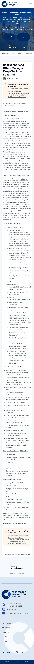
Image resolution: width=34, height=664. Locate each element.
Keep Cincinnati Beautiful (20, 111)
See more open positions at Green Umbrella (17, 554)
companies (5, 53)
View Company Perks (24, 37)
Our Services (6, 623)
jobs (13, 53)
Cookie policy (21, 573)
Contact (4, 641)
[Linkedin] (17, 652)
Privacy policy (12, 573)
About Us (5, 636)
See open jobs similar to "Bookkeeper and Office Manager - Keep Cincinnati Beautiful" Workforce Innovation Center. (18, 94)
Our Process (6, 627)
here (25, 523)
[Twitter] (22, 652)
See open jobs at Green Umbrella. (18, 88)
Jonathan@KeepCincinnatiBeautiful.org (15, 515)
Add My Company (10, 37)
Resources (5, 632)
